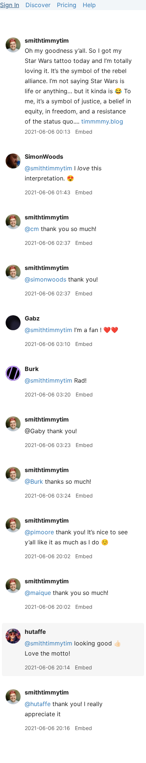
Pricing (66, 5)
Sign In (9, 5)
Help (89, 5)
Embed (83, 131)
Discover (38, 5)
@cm (32, 228)
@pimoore (39, 532)
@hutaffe (38, 704)
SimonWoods (44, 156)
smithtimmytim (47, 40)
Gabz (32, 318)
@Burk (34, 481)
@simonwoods (45, 279)
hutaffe (35, 631)
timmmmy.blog (102, 121)
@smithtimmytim (48, 168)
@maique (38, 592)
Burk (32, 369)
